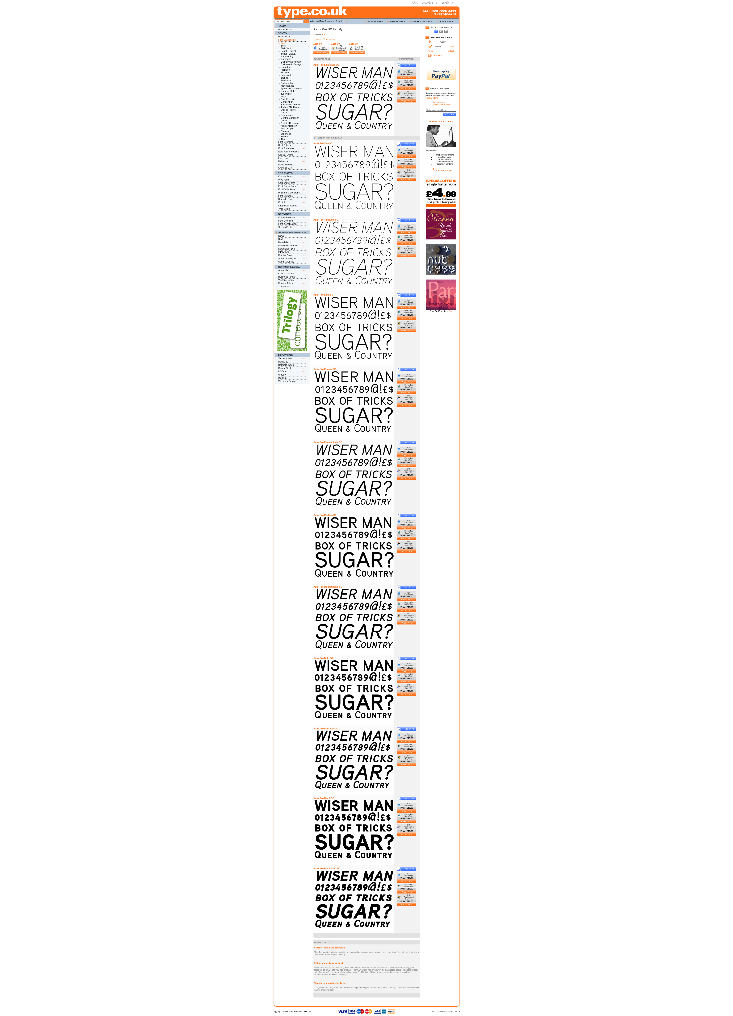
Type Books (284, 209)
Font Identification (287, 224)
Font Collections (286, 189)
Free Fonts (283, 158)
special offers (431, 98)
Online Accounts (286, 217)
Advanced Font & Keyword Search (326, 21)
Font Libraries (285, 196)
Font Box (282, 202)
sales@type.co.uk (445, 13)
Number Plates (288, 91)
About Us (283, 270)
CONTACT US (429, 3)
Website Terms (286, 280)
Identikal (282, 378)
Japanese (286, 134)
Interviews (283, 252)
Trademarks (284, 286)
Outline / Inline (288, 110)
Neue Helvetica (286, 164)
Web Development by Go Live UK (446, 1011)
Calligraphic (287, 83)
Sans (283, 43)
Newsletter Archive (288, 245)
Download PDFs (286, 248)
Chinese (285, 131)
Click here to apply (443, 170)
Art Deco (285, 69)
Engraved (286, 75)
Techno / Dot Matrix (291, 107)
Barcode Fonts (285, 199)
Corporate (286, 59)
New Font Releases (288, 151)
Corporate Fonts (286, 183)
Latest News (439, 102)
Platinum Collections (289, 192)
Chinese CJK (285, 168)
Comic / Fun (287, 102)
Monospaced (287, 86)
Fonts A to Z (284, 36)
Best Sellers (284, 145)
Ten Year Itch (285, 358)
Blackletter (286, 80)
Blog (280, 239)
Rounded (286, 67)
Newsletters (284, 242)
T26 (323, 34)
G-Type (282, 374)
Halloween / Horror (290, 104)
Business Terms (286, 277)
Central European (290, 118)
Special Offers (285, 155)
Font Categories (287, 40)
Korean (284, 136)
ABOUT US (447, 3)
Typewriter (286, 94)
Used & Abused (286, 261)
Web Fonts (283, 179)
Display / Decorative (291, 61)
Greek (284, 120)
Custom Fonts (285, 176)
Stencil (284, 78)
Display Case (285, 255)
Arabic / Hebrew (289, 126)
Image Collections (287, 205)
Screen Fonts (285, 227)
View (452, 46)
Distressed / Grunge (291, 64)
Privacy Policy (285, 283)
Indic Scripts (287, 128)
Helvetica (283, 161)
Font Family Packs (287, 186)
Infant (284, 96)
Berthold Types (286, 365)
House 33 (283, 361)
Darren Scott (284, 368)
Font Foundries (286, 148)
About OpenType (287, 258)
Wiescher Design (287, 381)
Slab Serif (286, 48)
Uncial (284, 112)
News (281, 235)
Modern (285, 72)
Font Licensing (286, 142)
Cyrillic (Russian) (290, 123)
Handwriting (287, 56)
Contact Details (286, 273)
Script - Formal (288, 51)
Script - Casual (288, 53)
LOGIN (414, 3)
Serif (283, 45)
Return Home (285, 29)
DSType (282, 371)
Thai (283, 139)
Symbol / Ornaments (291, 88)
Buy (450, 311)
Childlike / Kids (288, 99)
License (317, 39)
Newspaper (287, 115)
